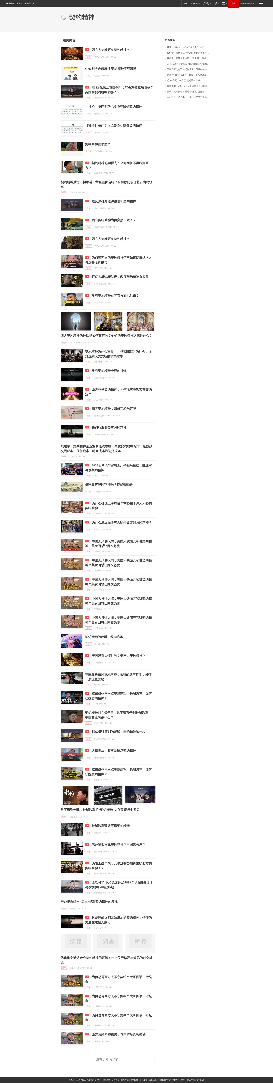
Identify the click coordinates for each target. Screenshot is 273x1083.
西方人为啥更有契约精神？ (111, 50)
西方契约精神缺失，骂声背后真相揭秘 (119, 1034)
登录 (234, 3)
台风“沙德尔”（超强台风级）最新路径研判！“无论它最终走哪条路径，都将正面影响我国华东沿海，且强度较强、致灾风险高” (189, 75)
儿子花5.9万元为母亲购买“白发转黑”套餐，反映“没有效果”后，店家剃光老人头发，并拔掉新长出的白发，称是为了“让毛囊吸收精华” (189, 64)
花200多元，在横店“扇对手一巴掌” (184, 80)
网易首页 (10, 3)
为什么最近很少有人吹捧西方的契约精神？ (122, 522)
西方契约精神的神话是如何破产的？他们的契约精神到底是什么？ (106, 335)
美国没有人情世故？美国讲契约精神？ (119, 655)
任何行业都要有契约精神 (109, 427)
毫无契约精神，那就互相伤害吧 (114, 408)
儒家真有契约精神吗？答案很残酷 (109, 484)
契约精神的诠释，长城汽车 (104, 637)
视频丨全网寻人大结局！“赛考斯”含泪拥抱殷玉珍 (189, 58)
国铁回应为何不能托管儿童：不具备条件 (187, 69)
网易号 (88, 76)
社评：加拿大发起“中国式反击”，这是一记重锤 (189, 47)
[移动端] (185, 3)
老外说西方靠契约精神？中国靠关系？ (119, 844)
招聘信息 (134, 1080)
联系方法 (125, 1080)
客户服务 (143, 1080)
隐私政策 (153, 1080)
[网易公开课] (195, 3)
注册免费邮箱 (246, 3)
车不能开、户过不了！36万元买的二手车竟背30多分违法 (189, 97)
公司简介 (115, 1080)
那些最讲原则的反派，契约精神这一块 (119, 732)
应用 (18, 3)
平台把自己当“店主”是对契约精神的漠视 (89, 901)
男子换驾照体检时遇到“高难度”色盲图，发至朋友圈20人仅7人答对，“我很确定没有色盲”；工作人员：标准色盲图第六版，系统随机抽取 (189, 91)
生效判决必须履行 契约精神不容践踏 (110, 68)
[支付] (216, 3)
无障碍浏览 (29, 3)
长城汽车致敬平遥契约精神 (111, 825)
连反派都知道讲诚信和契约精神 (114, 201)
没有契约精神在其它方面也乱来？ (115, 295)
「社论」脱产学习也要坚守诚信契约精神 (113, 106)
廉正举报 (191, 1080)
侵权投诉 (200, 1080)
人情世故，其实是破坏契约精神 (114, 750)
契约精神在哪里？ (97, 144)
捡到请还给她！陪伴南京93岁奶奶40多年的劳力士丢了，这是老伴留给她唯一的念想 (189, 53)
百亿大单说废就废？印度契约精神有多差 (120, 276)
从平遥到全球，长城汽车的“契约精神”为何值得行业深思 (100, 809)
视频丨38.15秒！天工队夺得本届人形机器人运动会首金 (189, 86)
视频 (88, 57)
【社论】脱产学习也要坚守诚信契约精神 (113, 125)
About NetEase (103, 1080)
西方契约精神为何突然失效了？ (114, 220)
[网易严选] (206, 3)
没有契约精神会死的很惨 (109, 370)
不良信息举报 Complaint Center (171, 1080)
